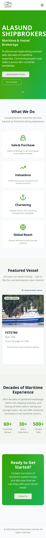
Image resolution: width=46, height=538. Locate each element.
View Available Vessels (15, 74)
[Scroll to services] (23, 93)
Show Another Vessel (33, 290)
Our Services (11, 82)
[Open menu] (42, 5)
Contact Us (23, 496)
